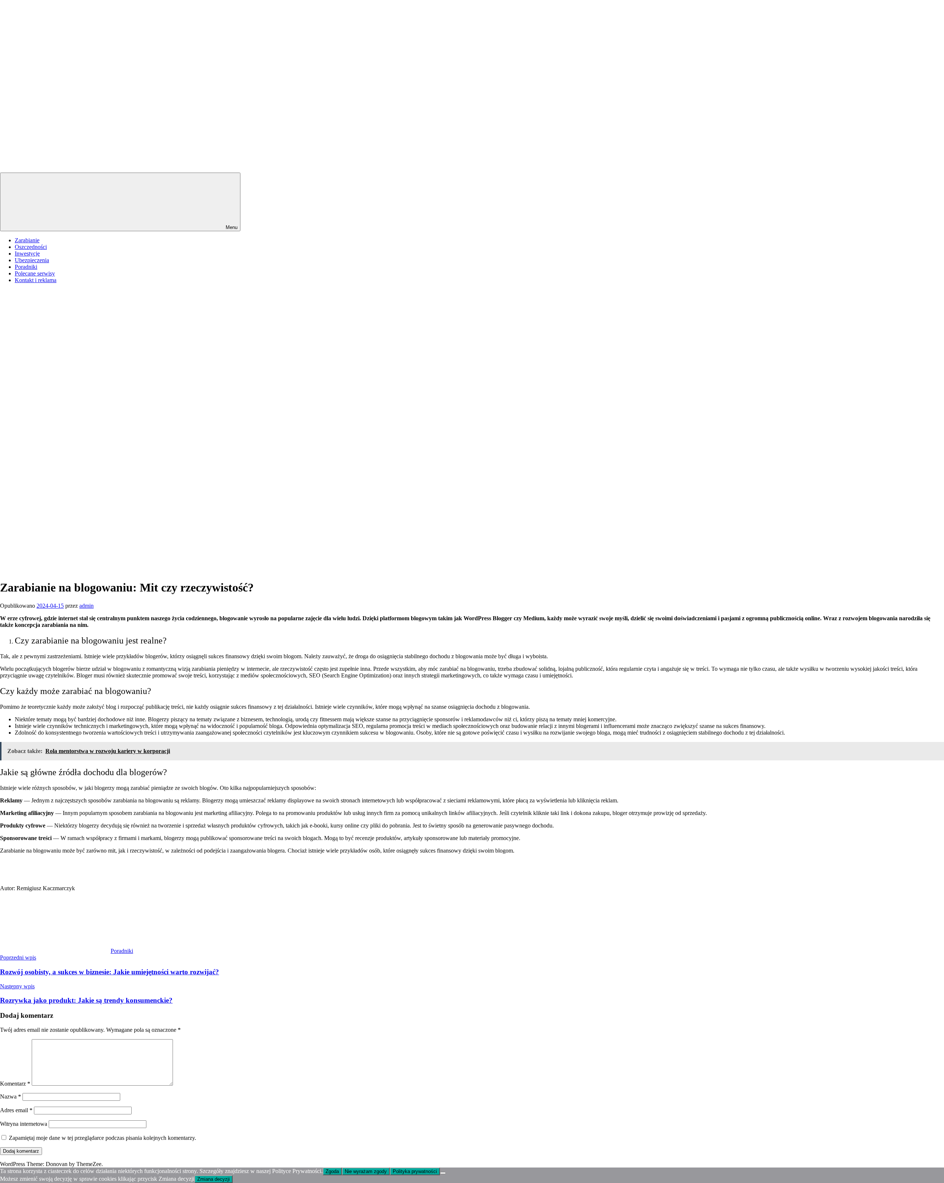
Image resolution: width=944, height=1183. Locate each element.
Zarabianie (27, 240)
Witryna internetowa (23, 1124)
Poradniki (26, 267)
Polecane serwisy (35, 273)
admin (86, 606)
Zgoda (332, 1171)
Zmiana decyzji (213, 1179)
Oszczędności (31, 247)
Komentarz (15, 1083)
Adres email (16, 1110)
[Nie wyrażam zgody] (443, 1173)
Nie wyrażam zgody (366, 1171)
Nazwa (10, 1096)
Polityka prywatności (415, 1171)
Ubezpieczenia (32, 260)
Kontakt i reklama (35, 280)
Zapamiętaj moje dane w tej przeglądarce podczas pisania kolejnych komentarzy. (102, 1138)
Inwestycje (27, 253)
